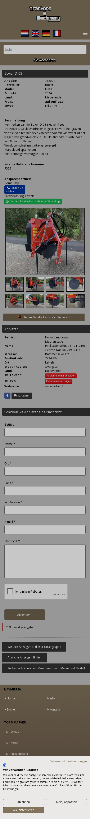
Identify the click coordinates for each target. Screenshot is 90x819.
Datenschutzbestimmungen (68, 761)
